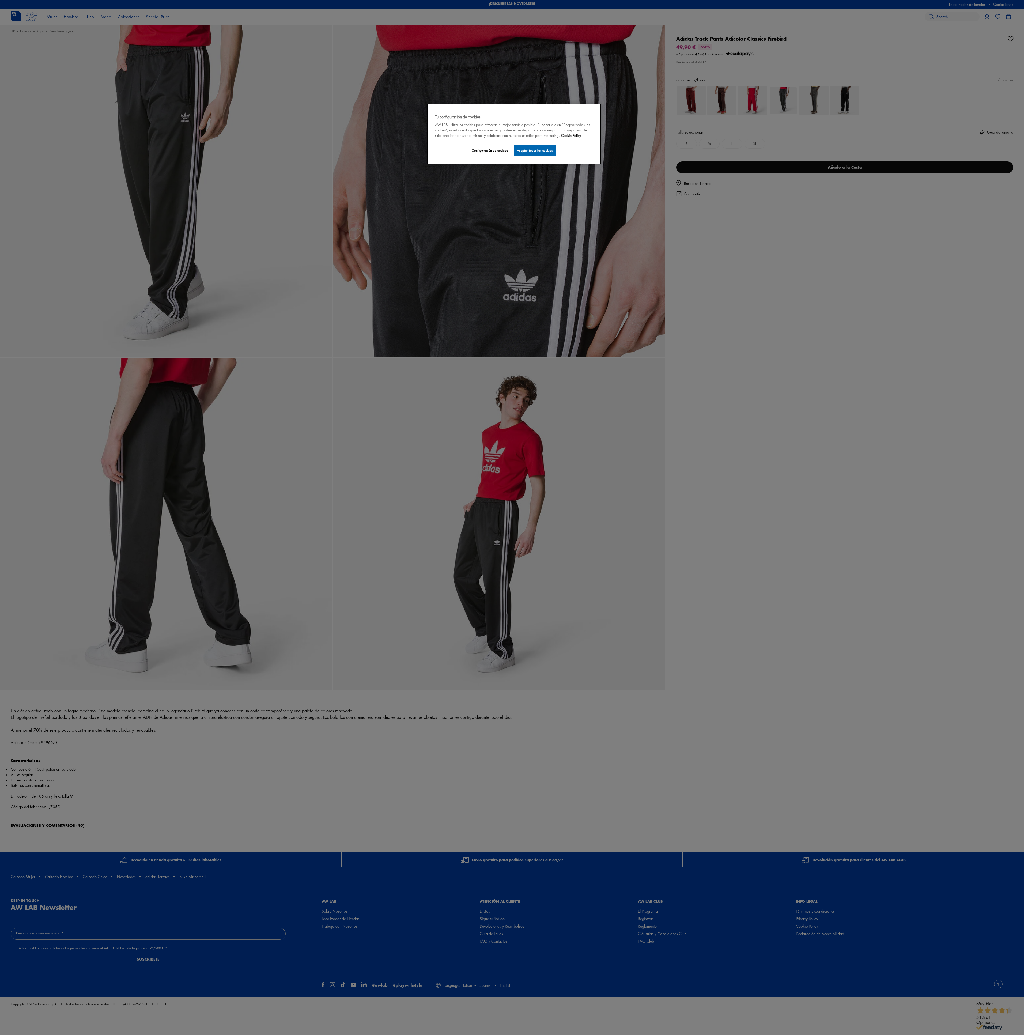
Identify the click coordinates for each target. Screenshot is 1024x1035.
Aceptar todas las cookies (535, 150)
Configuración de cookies (490, 150)
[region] (514, 134)
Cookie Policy (571, 135)
